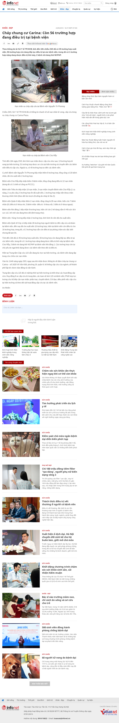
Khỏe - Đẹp (7, 28)
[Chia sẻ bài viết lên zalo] (8, 43)
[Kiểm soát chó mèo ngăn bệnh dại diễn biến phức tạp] (21, 444)
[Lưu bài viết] (22, 43)
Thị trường (22, 9)
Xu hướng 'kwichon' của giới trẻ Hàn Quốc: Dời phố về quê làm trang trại (99, 166)
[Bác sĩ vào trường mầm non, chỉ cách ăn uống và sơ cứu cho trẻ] (21, 605)
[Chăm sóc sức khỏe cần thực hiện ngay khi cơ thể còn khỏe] (21, 379)
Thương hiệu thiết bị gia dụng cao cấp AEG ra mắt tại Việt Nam (49, 352)
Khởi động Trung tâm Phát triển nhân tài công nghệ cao (69, 352)
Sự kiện (97, 9)
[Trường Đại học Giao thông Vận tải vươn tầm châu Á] (30, 341)
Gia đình (43, 9)
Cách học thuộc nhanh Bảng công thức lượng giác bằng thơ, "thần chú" (97, 105)
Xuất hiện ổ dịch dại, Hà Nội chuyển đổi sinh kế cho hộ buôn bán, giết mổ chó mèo (58, 537)
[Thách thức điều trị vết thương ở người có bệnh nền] (21, 509)
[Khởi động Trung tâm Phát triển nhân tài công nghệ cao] (69, 341)
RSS (115, 9)
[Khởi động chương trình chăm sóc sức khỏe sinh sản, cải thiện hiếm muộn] (21, 575)
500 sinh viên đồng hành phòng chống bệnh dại (56, 629)
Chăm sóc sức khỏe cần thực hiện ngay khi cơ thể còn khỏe (59, 372)
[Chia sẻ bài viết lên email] (13, 43)
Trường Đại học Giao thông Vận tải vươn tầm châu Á (30, 352)
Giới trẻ (54, 9)
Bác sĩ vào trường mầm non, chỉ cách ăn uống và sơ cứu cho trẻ (58, 600)
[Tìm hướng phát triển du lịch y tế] (21, 411)
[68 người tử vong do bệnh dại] (21, 666)
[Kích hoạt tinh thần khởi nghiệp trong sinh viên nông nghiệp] (11, 341)
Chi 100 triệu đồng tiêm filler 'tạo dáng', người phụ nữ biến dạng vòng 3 (59, 471)
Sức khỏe (46, 367)
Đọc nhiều (91, 91)
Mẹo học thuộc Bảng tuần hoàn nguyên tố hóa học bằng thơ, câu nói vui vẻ (98, 141)
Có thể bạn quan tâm (13, 331)
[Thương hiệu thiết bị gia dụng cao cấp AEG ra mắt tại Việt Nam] (50, 341)
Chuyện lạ (76, 9)
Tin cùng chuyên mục (13, 362)
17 (111, 107)
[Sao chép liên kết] (18, 43)
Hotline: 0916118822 (75, 3)
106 (88, 126)
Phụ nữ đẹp (47, 465)
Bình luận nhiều (108, 91)
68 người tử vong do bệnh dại (59, 657)
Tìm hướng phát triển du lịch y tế (59, 405)
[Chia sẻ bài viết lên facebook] (4, 43)
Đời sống (11, 9)
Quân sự (87, 9)
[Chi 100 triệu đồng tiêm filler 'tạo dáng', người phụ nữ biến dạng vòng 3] (21, 477)
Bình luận (7, 295)
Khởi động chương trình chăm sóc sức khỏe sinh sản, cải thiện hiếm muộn (59, 569)
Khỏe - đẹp (64, 9)
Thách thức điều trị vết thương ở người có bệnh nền (59, 503)
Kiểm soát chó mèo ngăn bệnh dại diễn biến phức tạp (59, 437)
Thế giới (33, 9)
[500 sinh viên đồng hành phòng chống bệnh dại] (21, 635)
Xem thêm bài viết (40, 684)
